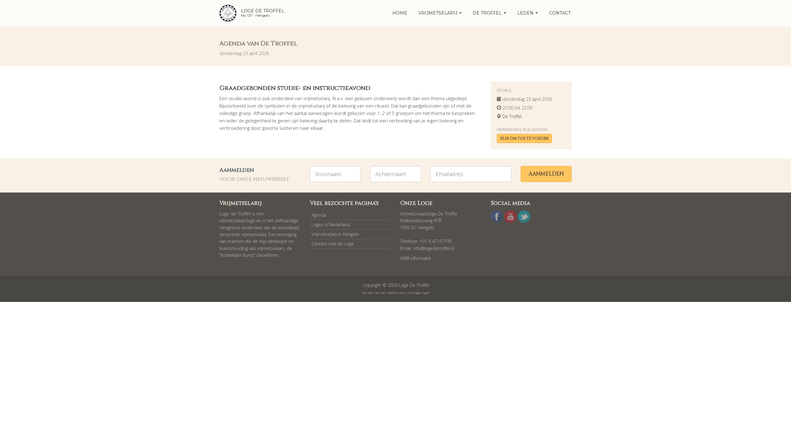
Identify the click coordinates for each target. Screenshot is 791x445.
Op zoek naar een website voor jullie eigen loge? (395, 293)
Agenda (318, 215)
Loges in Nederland (330, 224)
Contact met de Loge (332, 244)
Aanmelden (546, 173)
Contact (560, 13)
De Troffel (488, 13)
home (399, 13)
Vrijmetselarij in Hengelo (335, 234)
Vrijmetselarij (438, 13)
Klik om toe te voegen (524, 138)
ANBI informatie (415, 258)
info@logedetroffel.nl (433, 248)
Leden (526, 13)
